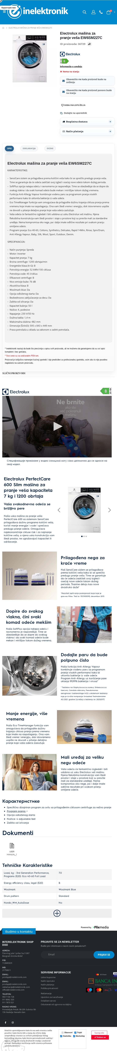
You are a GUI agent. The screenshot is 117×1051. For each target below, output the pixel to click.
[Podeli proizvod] (89, 44)
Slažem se (101, 1037)
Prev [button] (59, 510)
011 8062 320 (8, 999)
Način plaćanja (74, 131)
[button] (84, 12)
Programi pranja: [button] (16, 811)
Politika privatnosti (49, 988)
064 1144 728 (8, 996)
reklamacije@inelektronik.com (16, 987)
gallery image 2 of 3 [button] (84, 536)
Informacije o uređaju (71, 66)
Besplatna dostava (76, 121)
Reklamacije (46, 993)
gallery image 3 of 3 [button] (86, 536)
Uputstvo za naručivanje (52, 997)
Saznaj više (99, 1033)
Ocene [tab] (50, 148)
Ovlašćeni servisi (48, 1000)
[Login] (93, 12)
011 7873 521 (8, 1002)
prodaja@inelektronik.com (14, 977)
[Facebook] (6, 1022)
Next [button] (109, 510)
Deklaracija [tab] (29, 148)
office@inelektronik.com (13, 989)
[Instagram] (13, 1022)
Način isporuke (48, 981)
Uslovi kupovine (48, 977)
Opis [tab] (9, 148)
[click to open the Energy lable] (106, 391)
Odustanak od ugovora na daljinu (56, 1004)
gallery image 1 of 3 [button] (82, 536)
